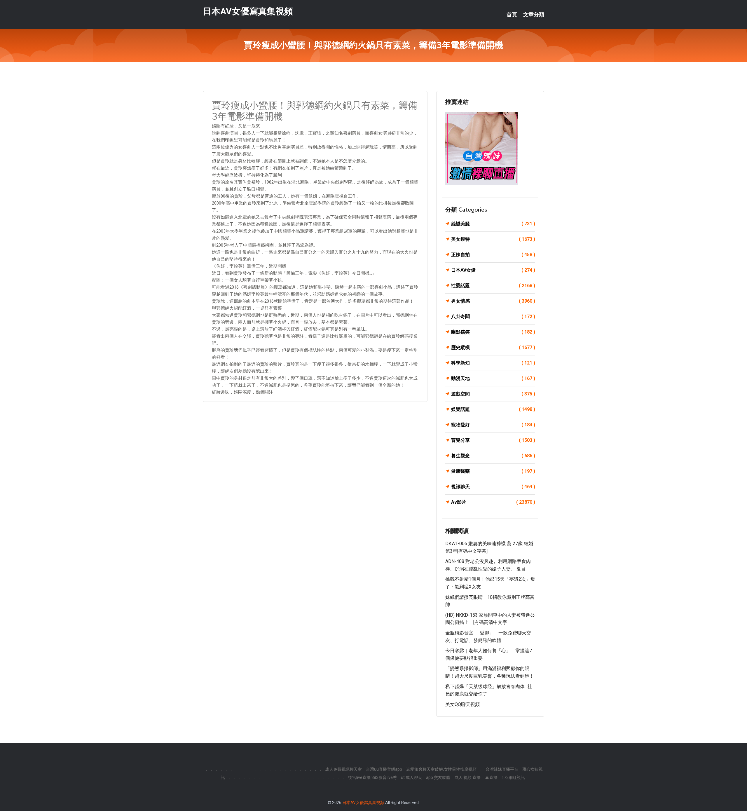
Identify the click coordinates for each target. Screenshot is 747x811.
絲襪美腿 (493, 223)
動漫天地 (493, 378)
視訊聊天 (493, 486)
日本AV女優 (493, 270)
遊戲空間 (493, 394)
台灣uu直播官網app (384, 769)
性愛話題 (493, 285)
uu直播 (491, 777)
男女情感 (493, 301)
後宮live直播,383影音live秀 (372, 777)
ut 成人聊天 (411, 777)
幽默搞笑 (493, 332)
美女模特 (493, 239)
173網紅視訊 (513, 777)
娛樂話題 (493, 409)
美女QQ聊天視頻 (462, 704)
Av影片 (493, 502)
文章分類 (533, 15)
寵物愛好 (493, 425)
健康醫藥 (493, 471)
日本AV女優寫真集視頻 (248, 11)
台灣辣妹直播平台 (502, 769)
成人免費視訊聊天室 (343, 769)
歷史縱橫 (493, 347)
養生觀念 (493, 455)
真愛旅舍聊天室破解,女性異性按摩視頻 (441, 769)
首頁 (512, 15)
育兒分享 (493, 440)
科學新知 (493, 363)
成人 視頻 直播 (467, 777)
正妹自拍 (493, 254)
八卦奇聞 (493, 316)
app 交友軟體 (438, 777)
